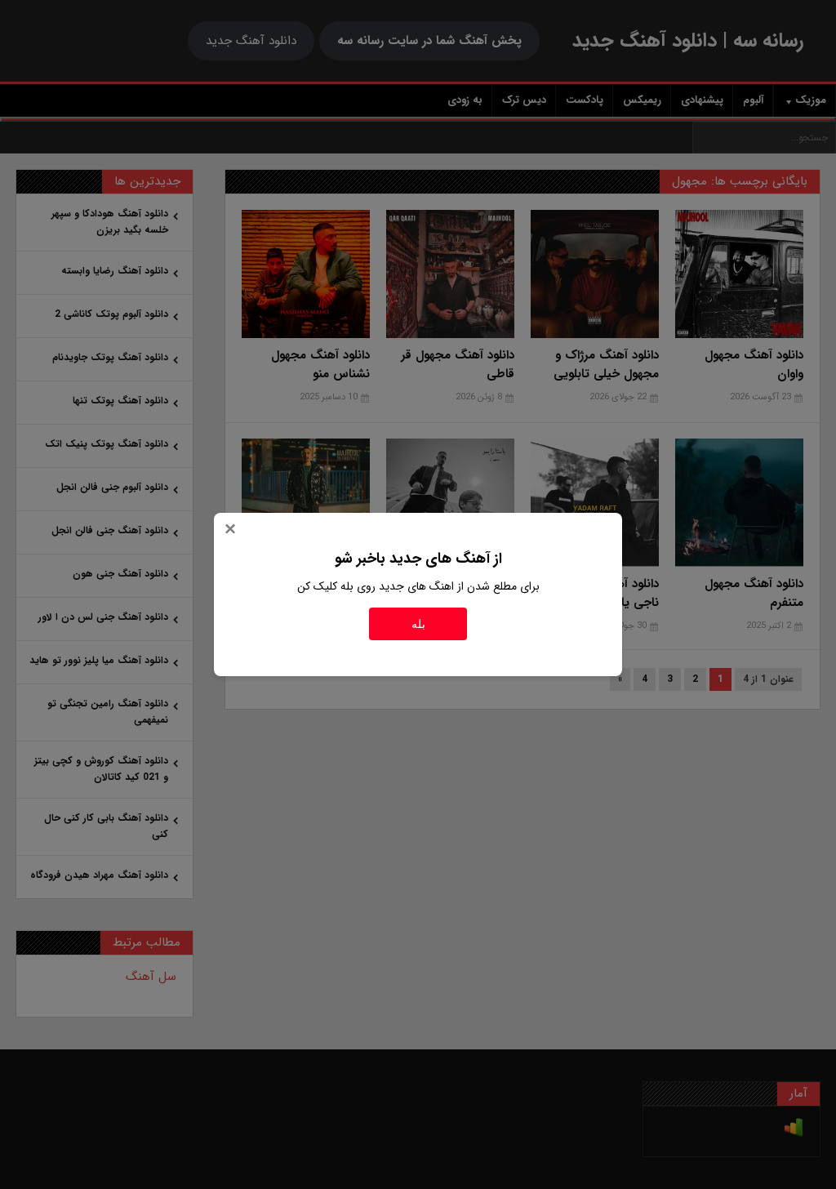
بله (418, 623)
